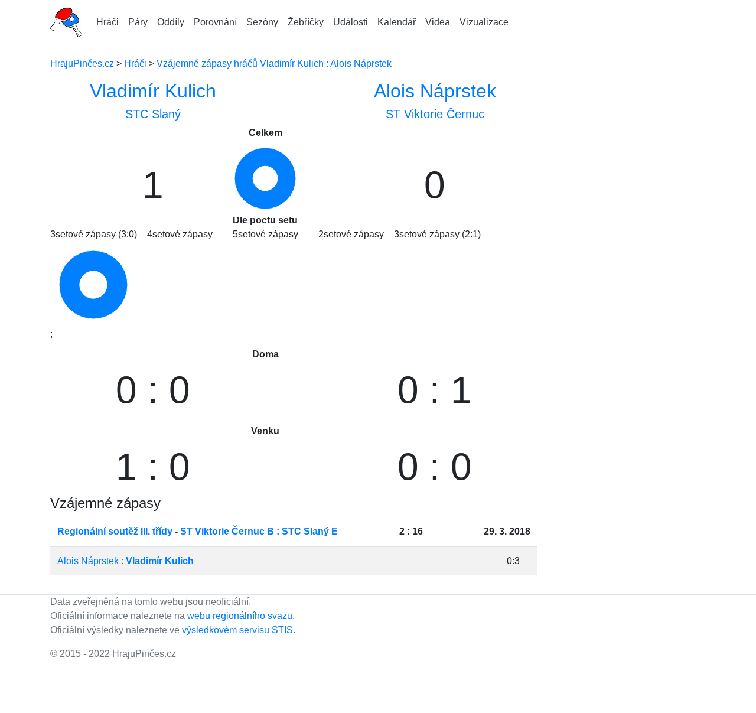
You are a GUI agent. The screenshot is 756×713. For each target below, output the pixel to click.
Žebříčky (306, 22)
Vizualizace (484, 22)
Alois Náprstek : (125, 561)
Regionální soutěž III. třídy (114, 531)
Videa (437, 22)
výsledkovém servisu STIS (237, 630)
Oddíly (170, 22)
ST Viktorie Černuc (435, 114)
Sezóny (262, 22)
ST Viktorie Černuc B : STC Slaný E (259, 531)
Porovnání (215, 22)
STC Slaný (153, 114)
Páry (138, 22)
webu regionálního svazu (239, 616)
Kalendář (396, 22)
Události (350, 22)
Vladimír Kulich (153, 91)
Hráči (107, 22)
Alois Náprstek (435, 91)
